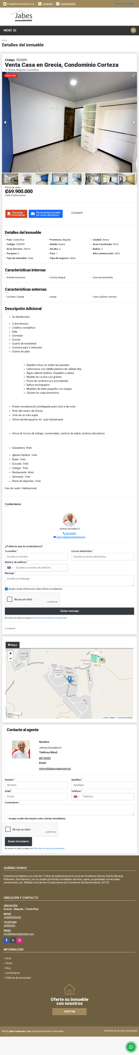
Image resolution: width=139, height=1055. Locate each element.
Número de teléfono (16, 562)
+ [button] (10, 653)
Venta (8, 963)
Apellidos (77, 779)
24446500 (47, 4)
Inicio (4, 40)
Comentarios (12, 802)
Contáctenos (12, 972)
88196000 (71, 533)
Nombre (10, 779)
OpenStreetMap (125, 717)
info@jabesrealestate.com (19, 933)
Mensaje (10, 573)
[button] (134, 75)
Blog (7, 968)
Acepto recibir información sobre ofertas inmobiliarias (37, 818)
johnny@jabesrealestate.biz (70, 537)
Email (8, 791)
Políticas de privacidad (18, 977)
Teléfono (76, 791)
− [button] (10, 658)
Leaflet (106, 717)
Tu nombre (11, 551)
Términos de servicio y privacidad (50, 618)
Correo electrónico (82, 551)
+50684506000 (67, 4)
